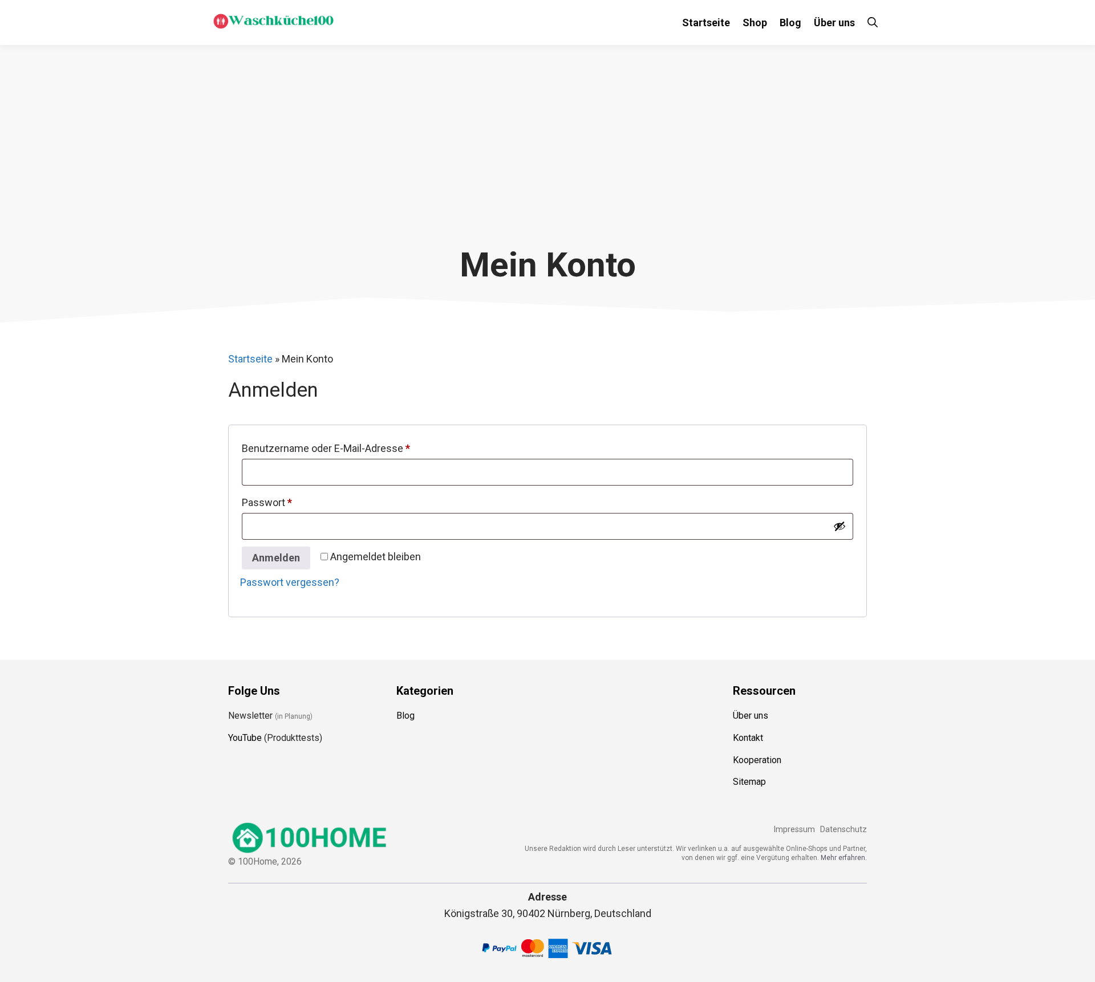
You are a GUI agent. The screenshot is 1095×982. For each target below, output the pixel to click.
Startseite (706, 22)
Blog (790, 22)
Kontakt (748, 737)
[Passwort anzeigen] (839, 526)
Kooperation (757, 760)
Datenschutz (843, 829)
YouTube (245, 737)
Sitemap (749, 781)
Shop (755, 22)
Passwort (293, 502)
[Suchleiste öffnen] (872, 22)
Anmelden (276, 558)
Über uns (834, 22)
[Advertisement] (547, 159)
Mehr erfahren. (844, 858)
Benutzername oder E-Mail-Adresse (352, 448)
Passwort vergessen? (289, 582)
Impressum (794, 829)
